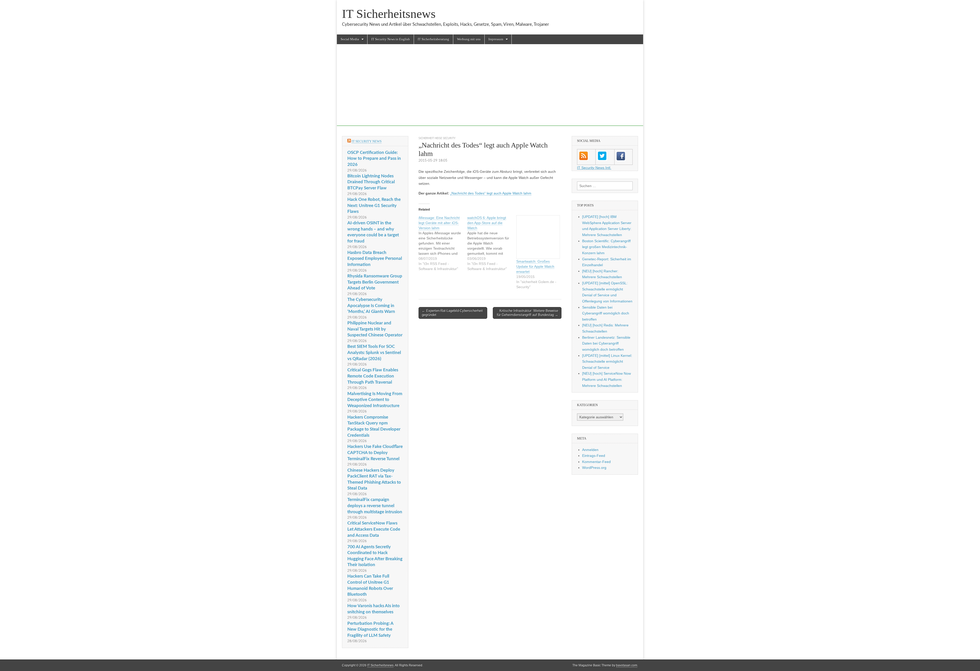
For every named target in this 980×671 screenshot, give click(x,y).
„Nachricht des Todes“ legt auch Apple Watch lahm (490, 193)
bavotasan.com (626, 665)
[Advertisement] (490, 90)
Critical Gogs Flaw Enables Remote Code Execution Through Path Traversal (372, 376)
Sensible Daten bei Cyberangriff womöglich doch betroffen (605, 313)
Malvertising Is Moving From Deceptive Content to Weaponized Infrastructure (374, 400)
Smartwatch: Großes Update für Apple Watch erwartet (535, 266)
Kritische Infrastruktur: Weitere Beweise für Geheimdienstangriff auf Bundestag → (527, 313)
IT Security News (367, 141)
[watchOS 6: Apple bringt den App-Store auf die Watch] (491, 243)
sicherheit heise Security (437, 138)
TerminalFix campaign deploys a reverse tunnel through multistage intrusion (374, 505)
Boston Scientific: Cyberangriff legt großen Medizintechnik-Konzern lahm (606, 247)
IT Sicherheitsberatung (433, 39)
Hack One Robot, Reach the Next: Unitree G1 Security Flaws (374, 205)
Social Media (350, 39)
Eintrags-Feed (593, 456)
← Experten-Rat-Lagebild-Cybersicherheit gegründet (452, 313)
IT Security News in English (390, 39)
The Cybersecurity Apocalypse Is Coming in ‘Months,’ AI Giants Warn (371, 305)
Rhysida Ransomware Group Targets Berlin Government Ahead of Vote (374, 282)
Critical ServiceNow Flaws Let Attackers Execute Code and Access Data (373, 529)
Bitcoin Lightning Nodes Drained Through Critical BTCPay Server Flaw (371, 182)
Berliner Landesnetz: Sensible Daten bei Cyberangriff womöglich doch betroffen (606, 343)
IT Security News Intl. (594, 168)
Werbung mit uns (469, 39)
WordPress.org (594, 468)
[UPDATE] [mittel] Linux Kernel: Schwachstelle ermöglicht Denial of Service (607, 361)
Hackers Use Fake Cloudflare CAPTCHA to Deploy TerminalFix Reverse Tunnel (375, 452)
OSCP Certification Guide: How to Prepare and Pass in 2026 (374, 158)
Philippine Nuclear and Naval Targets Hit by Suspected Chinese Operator (374, 329)
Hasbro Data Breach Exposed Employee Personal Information (374, 258)
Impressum (495, 39)
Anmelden (590, 450)
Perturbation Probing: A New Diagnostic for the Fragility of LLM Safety (370, 629)
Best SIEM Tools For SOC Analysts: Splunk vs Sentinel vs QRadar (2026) (374, 352)
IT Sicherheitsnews (389, 13)
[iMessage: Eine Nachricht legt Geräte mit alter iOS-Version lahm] (443, 243)
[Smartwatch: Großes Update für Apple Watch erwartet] (538, 237)
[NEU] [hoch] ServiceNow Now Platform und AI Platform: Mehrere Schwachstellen (606, 379)
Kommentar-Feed (596, 462)
